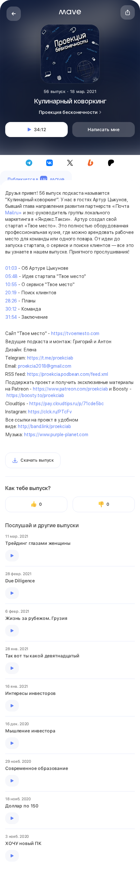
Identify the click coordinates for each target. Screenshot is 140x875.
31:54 (11, 317)
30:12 (11, 309)
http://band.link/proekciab (44, 426)
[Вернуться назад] (14, 14)
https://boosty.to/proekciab (35, 395)
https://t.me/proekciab (50, 358)
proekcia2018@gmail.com (44, 366)
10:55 (11, 284)
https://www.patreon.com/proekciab (70, 388)
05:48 (11, 276)
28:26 (11, 300)
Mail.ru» (13, 212)
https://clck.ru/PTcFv (50, 411)
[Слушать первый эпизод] (12, 555)
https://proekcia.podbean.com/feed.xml (67, 374)
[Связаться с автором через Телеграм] (29, 163)
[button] (70, 12)
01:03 (11, 268)
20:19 (11, 292)
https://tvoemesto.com (75, 333)
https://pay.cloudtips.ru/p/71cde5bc (66, 403)
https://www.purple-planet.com (56, 434)
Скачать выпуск (37, 460)
